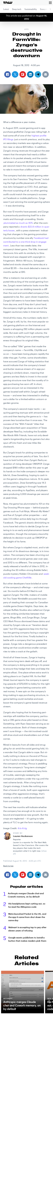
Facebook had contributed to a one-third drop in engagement (25, 242)
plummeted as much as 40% (18, 223)
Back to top (8, 866)
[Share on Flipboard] (22, 875)
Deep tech (16, 9)
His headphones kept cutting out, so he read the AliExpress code (26, 905)
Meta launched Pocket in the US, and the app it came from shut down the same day (27, 917)
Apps (26, 29)
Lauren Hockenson (23, 836)
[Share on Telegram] (38, 875)
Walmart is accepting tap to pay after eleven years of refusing (27, 929)
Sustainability (30, 9)
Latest (6, 9)
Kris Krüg (22, 828)
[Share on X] (15, 875)
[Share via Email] (45, 875)
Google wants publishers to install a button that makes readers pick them (27, 939)
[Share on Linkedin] (30, 875)
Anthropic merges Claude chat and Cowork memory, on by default (26, 895)
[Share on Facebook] (7, 875)
